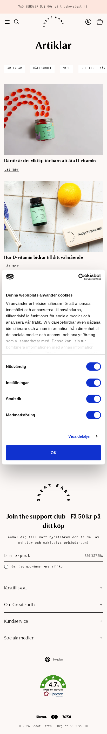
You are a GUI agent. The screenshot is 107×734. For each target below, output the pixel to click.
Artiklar (14, 68)
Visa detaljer (79, 436)
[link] (51, 686)
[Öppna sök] (16, 22)
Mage (66, 68)
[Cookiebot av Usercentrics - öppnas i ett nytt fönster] (78, 276)
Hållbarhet (42, 68)
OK (54, 453)
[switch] (93, 383)
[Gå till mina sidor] (88, 22)
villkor (57, 566)
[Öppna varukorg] (100, 22)
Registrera (94, 556)
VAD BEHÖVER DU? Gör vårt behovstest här (53, 6)
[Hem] (53, 21)
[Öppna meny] (7, 22)
